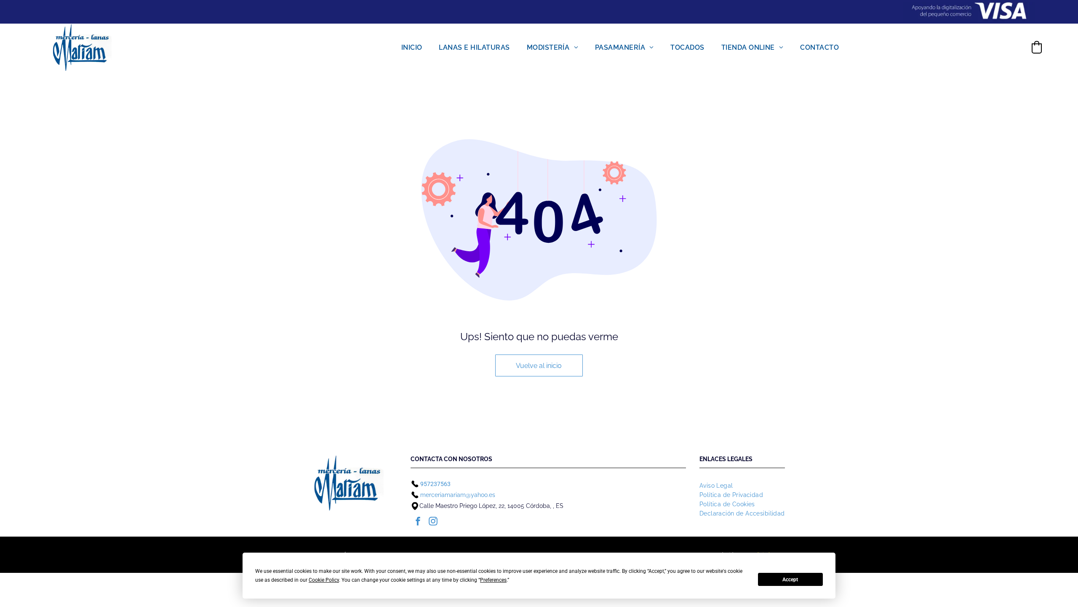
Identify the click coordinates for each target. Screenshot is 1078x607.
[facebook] (417, 522)
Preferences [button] (493, 580)
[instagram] (433, 522)
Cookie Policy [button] (324, 580)
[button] (1036, 47)
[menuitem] (412, 47)
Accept (790, 580)
